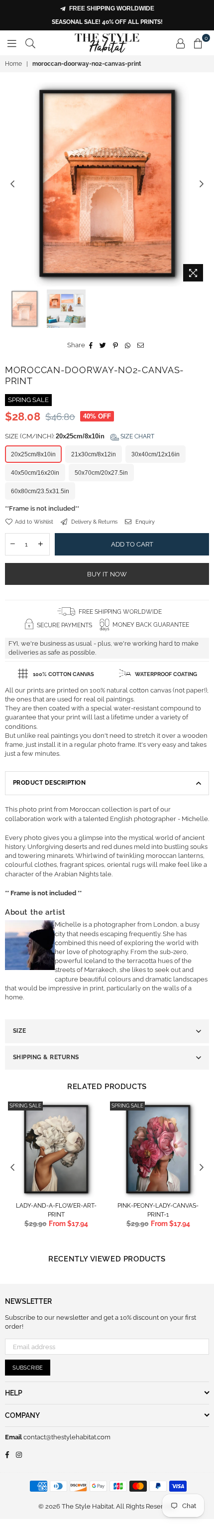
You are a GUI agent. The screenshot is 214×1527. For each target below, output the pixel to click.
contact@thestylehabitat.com (66, 1437)
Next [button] (201, 184)
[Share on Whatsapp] (128, 345)
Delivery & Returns (93, 522)
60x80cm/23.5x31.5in (40, 491)
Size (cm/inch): (79, 436)
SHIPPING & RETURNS (46, 1057)
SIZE (19, 1030)
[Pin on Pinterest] (115, 345)
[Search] (30, 42)
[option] (107, 184)
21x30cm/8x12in (93, 454)
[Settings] (181, 42)
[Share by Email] (140, 345)
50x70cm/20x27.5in (101, 472)
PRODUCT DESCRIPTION (49, 782)
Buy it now (107, 574)
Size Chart (136, 436)
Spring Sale (25, 1106)
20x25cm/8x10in (33, 454)
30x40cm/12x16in (155, 454)
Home (13, 63)
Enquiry (144, 522)
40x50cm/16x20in (35, 472)
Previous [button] (12, 184)
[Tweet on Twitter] (103, 345)
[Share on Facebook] (91, 345)
